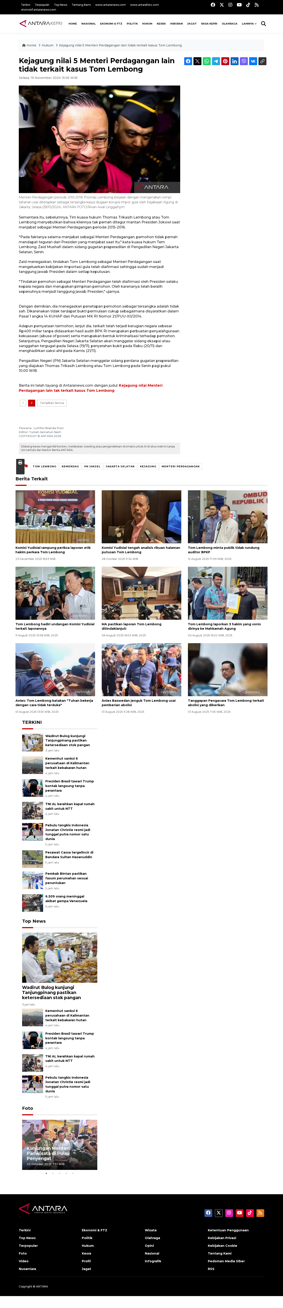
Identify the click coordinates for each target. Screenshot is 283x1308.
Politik (132, 23)
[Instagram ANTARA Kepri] (230, 5)
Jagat (192, 23)
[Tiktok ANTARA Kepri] (248, 5)
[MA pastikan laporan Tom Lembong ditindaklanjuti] (141, 593)
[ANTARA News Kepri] (41, 23)
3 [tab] (59, 1173)
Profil (86, 1261)
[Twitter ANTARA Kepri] (222, 5)
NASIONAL (88, 23)
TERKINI (32, 722)
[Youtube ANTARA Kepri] (239, 5)
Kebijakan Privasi (222, 1238)
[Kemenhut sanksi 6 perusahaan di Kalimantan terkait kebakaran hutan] (32, 765)
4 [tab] (66, 1173)
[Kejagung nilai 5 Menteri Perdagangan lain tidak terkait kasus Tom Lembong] (59, 957)
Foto (27, 1108)
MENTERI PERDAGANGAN (181, 466)
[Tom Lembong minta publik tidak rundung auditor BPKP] (228, 516)
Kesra (161, 23)
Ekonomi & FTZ (111, 23)
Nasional (152, 1253)
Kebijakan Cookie (222, 1246)
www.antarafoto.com (144, 4)
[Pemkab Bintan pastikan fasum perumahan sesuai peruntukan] (32, 880)
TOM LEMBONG (44, 466)
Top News (60, 4)
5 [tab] (73, 1173)
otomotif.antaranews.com (38, 9)
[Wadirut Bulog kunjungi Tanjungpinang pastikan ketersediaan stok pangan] (32, 742)
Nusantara (27, 1269)
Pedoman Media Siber (226, 1261)
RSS (211, 1269)
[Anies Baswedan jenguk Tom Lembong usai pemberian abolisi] (141, 669)
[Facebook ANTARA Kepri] (213, 5)
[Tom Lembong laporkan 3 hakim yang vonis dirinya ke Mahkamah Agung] (228, 593)
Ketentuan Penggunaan (228, 1230)
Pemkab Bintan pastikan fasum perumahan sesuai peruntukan (66, 878)
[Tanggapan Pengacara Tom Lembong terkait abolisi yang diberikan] (228, 669)
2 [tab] (53, 1173)
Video (24, 1261)
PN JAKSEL (92, 466)
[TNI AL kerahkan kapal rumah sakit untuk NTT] (32, 810)
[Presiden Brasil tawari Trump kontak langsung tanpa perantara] (32, 787)
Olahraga (229, 23)
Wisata (151, 1230)
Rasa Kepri (209, 23)
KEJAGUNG (148, 466)
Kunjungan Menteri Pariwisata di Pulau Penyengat (48, 1153)
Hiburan (176, 23)
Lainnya (248, 23)
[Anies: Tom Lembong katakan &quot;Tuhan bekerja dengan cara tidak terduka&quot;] (55, 669)
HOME (73, 23)
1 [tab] (46, 1173)
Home (31, 45)
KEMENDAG (70, 466)
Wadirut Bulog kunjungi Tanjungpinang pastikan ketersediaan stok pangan (67, 740)
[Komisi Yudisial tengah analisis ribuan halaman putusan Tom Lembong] (141, 516)
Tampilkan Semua (52, 403)
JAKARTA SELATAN (120, 466)
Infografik (153, 1261)
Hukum (147, 23)
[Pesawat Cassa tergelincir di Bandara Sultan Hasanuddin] (32, 859)
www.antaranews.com (110, 4)
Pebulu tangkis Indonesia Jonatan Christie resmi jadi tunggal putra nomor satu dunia (67, 832)
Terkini (25, 4)
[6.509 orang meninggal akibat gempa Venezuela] (32, 903)
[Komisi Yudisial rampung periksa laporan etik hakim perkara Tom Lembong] (55, 516)
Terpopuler (42, 4)
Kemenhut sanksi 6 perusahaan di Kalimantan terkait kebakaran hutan (67, 763)
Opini (149, 1246)
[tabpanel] (59, 1145)
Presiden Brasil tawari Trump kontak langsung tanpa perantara (69, 786)
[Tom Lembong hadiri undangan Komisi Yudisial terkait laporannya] (55, 593)
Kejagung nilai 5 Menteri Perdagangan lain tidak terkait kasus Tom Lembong (120, 45)
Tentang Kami (81, 4)
